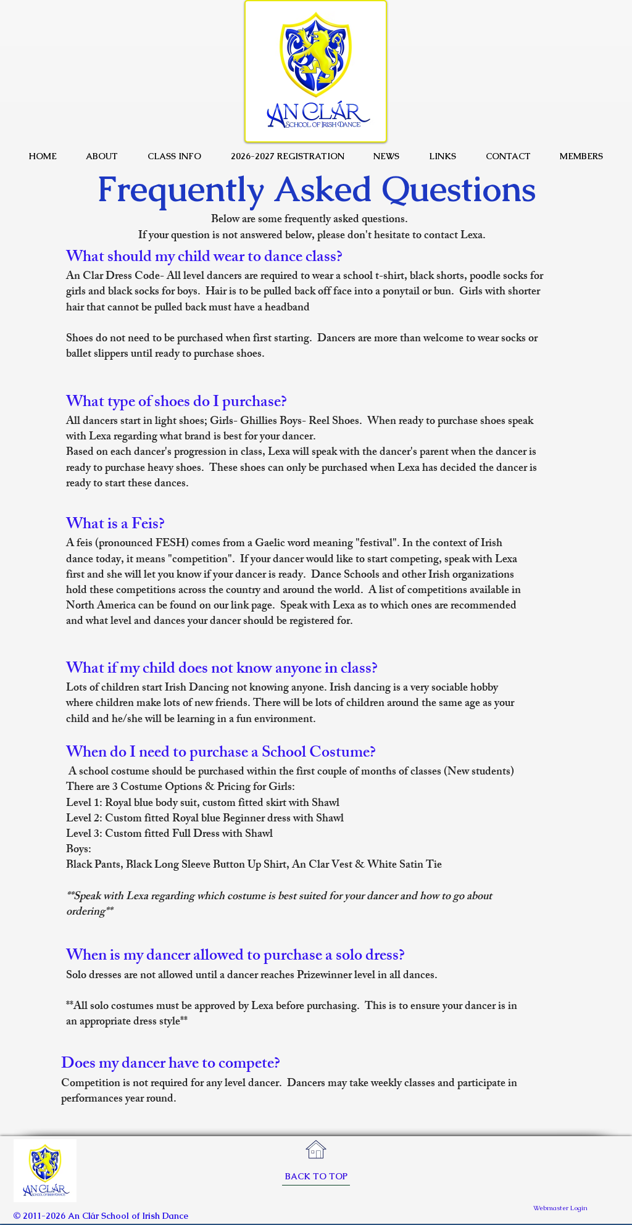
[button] (102, 156)
